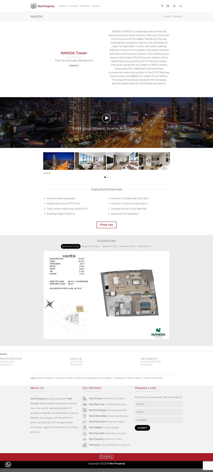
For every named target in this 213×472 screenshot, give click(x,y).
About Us (63, 6)
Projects (74, 6)
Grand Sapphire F (149, 358)
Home (167, 16)
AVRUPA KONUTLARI (11, 358)
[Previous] (41, 159)
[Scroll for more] (106, 141)
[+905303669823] (181, 6)
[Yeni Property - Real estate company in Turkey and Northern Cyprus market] (42, 6)
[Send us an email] (106, 457)
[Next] (171, 159)
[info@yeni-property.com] (168, 6)
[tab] (71, 246)
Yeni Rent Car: (97, 404)
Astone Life (76, 358)
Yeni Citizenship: (98, 416)
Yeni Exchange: (97, 410)
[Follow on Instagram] (101, 457)
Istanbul (178, 16)
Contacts (96, 6)
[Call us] (111, 457)
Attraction (85, 6)
